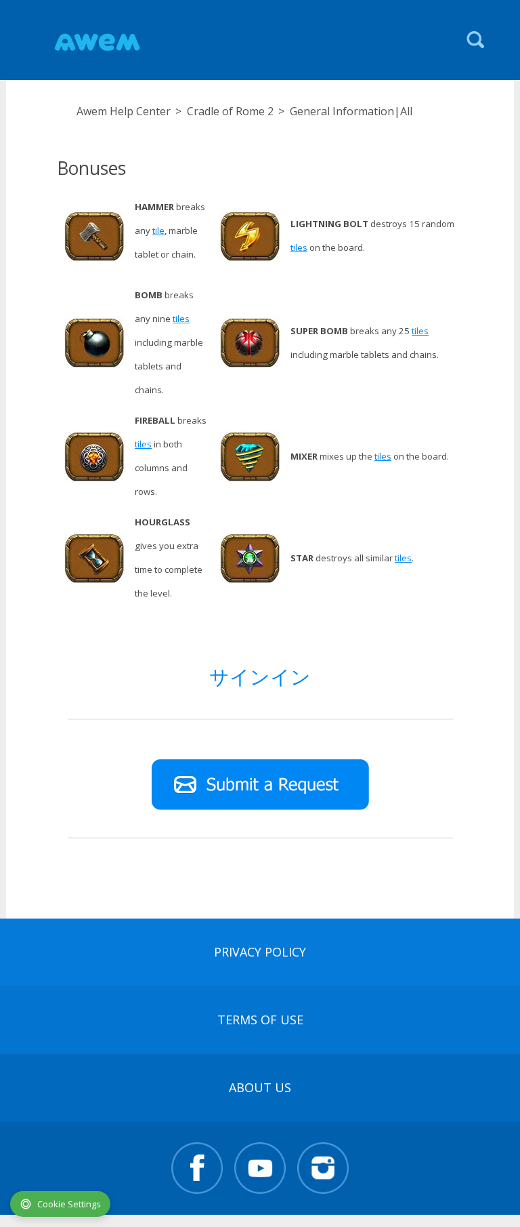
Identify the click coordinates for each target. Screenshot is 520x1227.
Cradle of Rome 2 (230, 111)
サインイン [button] (260, 676)
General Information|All (351, 111)
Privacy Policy (260, 952)
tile (158, 230)
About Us (260, 1087)
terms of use (260, 1019)
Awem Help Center (124, 111)
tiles (298, 247)
